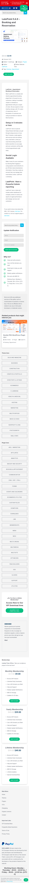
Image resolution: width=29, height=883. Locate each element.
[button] (27, 3)
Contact (4, 815)
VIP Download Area (7, 823)
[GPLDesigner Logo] (5, 8)
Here (15, 66)
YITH (3, 804)
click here (17, 211)
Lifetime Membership (14, 748)
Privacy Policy (6, 834)
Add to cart (8, 74)
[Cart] (16, 8)
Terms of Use (5, 830)
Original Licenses (6, 811)
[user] (14, 8)
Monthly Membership (14, 671)
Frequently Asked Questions (9, 827)
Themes (4, 798)
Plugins (25, 62)
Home (3, 794)
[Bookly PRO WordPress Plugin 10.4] (14, 326)
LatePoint (4, 66)
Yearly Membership (14, 709)
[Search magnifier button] (25, 12)
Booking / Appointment (13, 69)
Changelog (5, 808)
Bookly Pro (22, 339)
